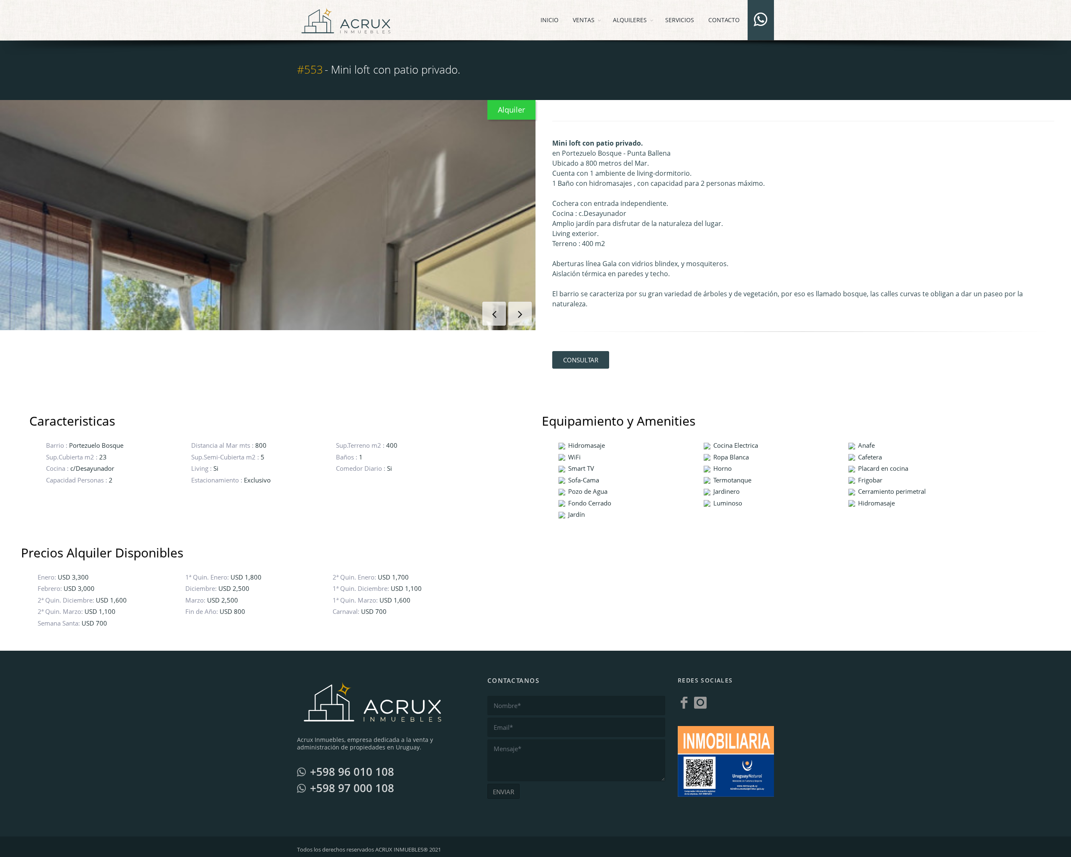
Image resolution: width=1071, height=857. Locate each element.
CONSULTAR (580, 360)
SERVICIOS (679, 20)
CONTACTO (724, 20)
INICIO (550, 20)
